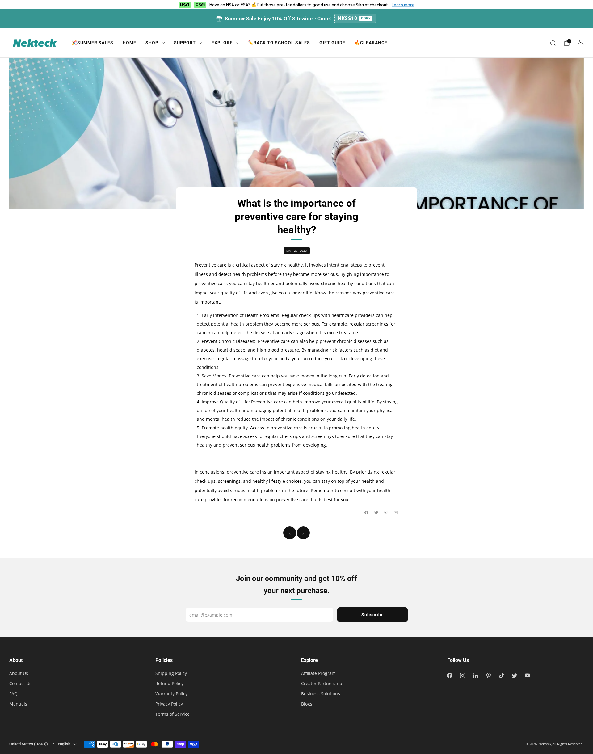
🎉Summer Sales (92, 42)
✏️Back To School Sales (279, 42)
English (64, 744)
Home (129, 42)
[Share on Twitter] (376, 513)
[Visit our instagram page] (462, 675)
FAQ (13, 694)
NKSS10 (354, 18)
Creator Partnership (321, 683)
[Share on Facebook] (366, 513)
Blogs (306, 704)
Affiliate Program (318, 673)
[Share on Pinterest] (386, 513)
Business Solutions (320, 694)
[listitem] (296, 18)
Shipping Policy (171, 673)
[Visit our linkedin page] (475, 675)
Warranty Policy (171, 694)
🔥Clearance (371, 42)
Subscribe (372, 614)
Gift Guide (332, 42)
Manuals (18, 704)
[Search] (553, 43)
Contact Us (20, 683)
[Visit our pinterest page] (488, 675)
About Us (18, 673)
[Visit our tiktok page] (501, 675)
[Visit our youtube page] (527, 675)
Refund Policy (169, 683)
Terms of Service (172, 714)
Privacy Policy (169, 704)
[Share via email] (396, 513)
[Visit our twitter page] (514, 675)
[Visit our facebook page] (449, 675)
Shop (151, 42)
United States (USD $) (28, 744)
